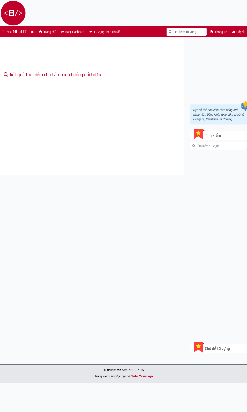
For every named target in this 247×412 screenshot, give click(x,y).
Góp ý (240, 32)
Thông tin (220, 32)
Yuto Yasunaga (142, 376)
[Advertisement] (92, 56)
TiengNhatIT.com (19, 31)
